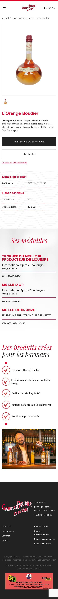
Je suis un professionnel (14, 163)
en (49, 8)
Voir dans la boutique (29, 142)
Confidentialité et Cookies (29, 569)
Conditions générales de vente (20, 565)
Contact (5, 541)
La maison (6, 527)
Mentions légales (43, 565)
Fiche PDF (29, 154)
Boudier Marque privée (44, 539)
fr (45, 8)
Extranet (6, 536)
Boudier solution (41, 527)
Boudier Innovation (42, 544)
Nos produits (8, 531)
